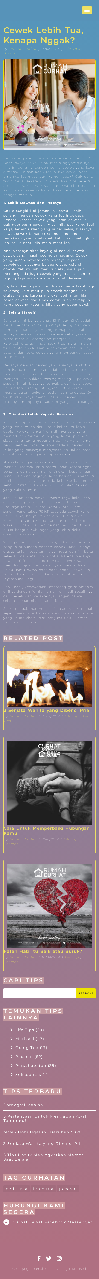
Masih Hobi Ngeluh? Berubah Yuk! (42, 1132)
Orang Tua (31, 1048)
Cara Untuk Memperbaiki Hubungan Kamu (47, 831)
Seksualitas (31, 1074)
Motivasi (29, 1039)
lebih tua (43, 1189)
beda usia (17, 1189)
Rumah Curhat (23, 49)
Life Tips (72, 49)
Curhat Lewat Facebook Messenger (52, 1222)
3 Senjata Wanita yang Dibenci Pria (46, 710)
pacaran (68, 1189)
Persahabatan (35, 1065)
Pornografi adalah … (25, 1105)
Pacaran (11, 53)
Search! (85, 993)
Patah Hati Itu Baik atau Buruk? (43, 951)
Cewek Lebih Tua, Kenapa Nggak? (43, 35)
